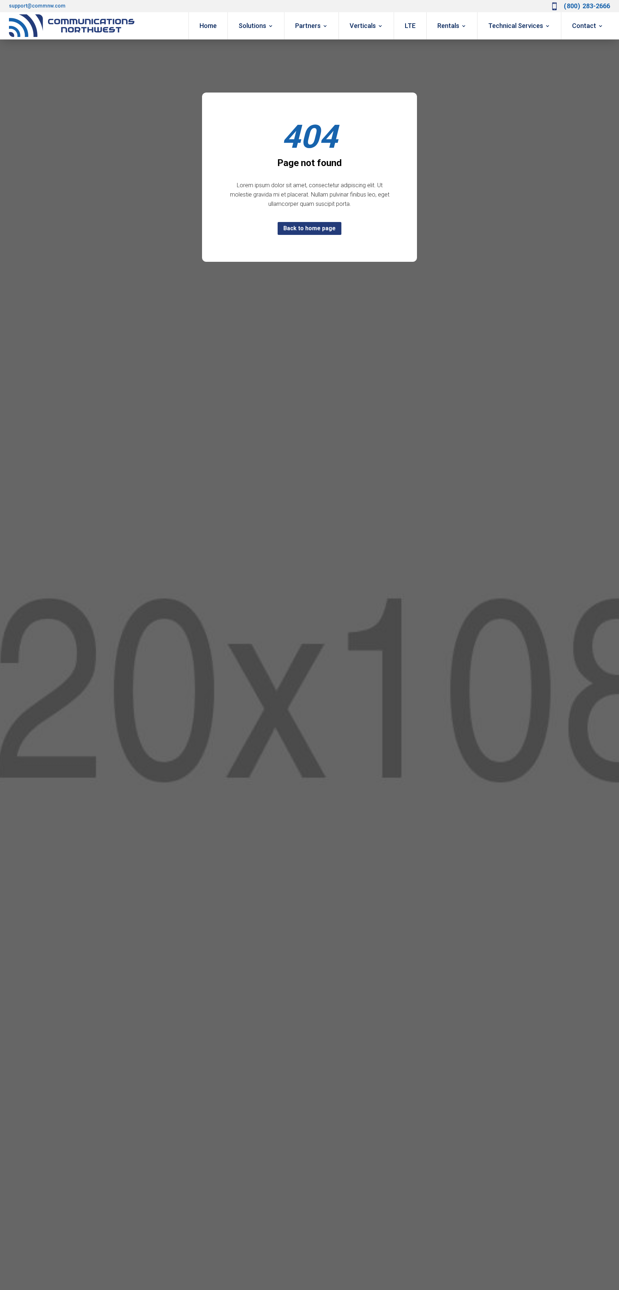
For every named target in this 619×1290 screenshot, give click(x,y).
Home (208, 25)
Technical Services (515, 25)
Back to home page (309, 228)
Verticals (363, 25)
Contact (584, 25)
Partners (308, 25)
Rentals (448, 25)
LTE (410, 25)
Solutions (252, 25)
